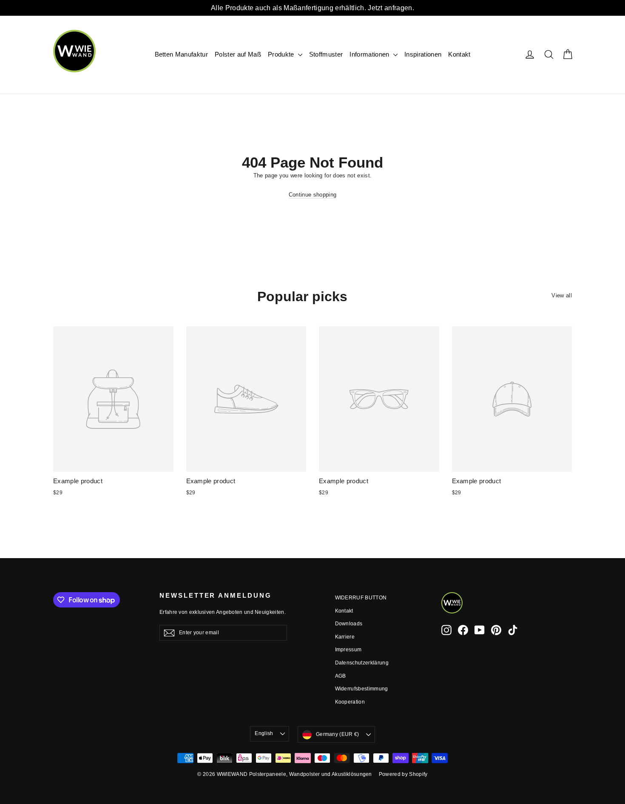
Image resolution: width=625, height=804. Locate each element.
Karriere (345, 637)
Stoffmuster (326, 54)
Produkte (282, 54)
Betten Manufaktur (181, 54)
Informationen (370, 54)
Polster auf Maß (238, 54)
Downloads (349, 624)
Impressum (348, 650)
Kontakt (459, 54)
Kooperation (350, 702)
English (264, 733)
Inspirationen (422, 54)
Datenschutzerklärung (362, 663)
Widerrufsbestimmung (361, 689)
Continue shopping (313, 194)
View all (561, 295)
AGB (340, 676)
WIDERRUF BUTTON (361, 598)
